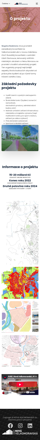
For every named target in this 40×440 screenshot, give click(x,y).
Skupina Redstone (10, 46)
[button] (6, 3)
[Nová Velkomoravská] (20, 431)
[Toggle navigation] (32, 3)
